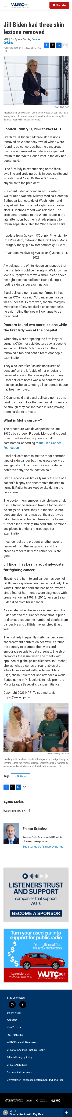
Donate (61, 5)
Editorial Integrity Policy (20, 1057)
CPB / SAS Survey (17, 1065)
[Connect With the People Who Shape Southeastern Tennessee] (36, 894)
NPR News (20, 776)
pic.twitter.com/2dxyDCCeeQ (46, 245)
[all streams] (67, 1112)
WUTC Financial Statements (22, 1042)
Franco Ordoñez (35, 829)
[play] (5, 1112)
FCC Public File (15, 1035)
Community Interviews (19, 1072)
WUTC (18, 1013)
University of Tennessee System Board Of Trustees (35, 1080)
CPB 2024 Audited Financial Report (26, 1050)
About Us (12, 1020)
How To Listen (14, 1027)
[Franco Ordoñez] (11, 833)
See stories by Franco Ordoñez (43, 847)
